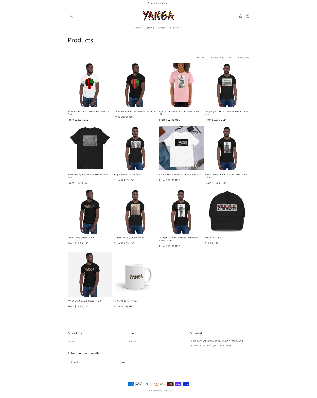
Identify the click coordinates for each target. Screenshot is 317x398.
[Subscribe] (123, 362)
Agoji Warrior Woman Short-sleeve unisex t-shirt (180, 113)
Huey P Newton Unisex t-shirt (127, 174)
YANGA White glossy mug (125, 301)
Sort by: (201, 57)
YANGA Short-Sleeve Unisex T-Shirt (84, 301)
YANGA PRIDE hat (213, 237)
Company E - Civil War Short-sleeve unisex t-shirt (226, 113)
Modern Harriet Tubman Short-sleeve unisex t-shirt (226, 176)
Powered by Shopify (164, 390)
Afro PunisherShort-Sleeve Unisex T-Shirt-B (134, 111)
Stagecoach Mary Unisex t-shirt (128, 237)
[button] (71, 16)
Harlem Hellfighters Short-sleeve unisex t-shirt (88, 176)
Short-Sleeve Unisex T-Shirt (81, 237)
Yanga (153, 390)
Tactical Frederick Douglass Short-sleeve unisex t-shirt (178, 239)
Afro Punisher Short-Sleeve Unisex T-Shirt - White (88, 113)
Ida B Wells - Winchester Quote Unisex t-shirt (180, 174)
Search (71, 340)
